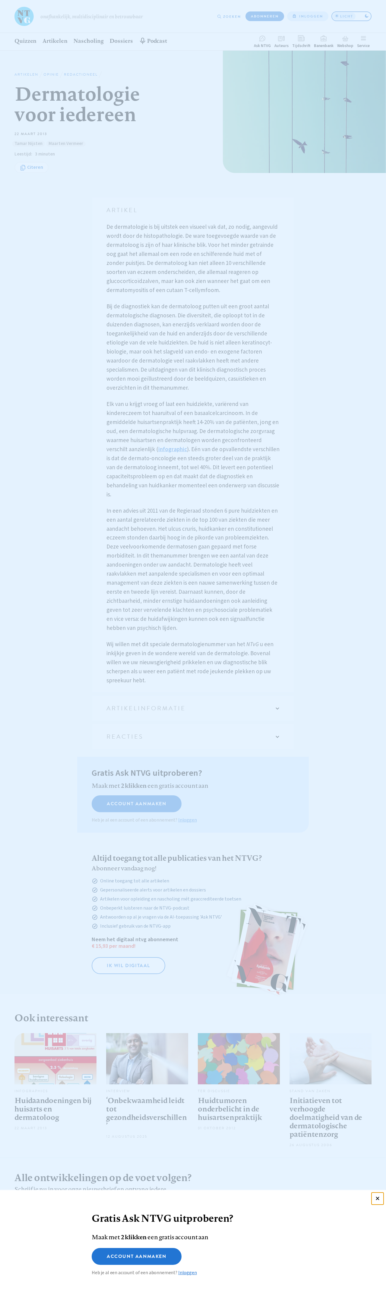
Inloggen (187, 1272)
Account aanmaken (136, 1256)
